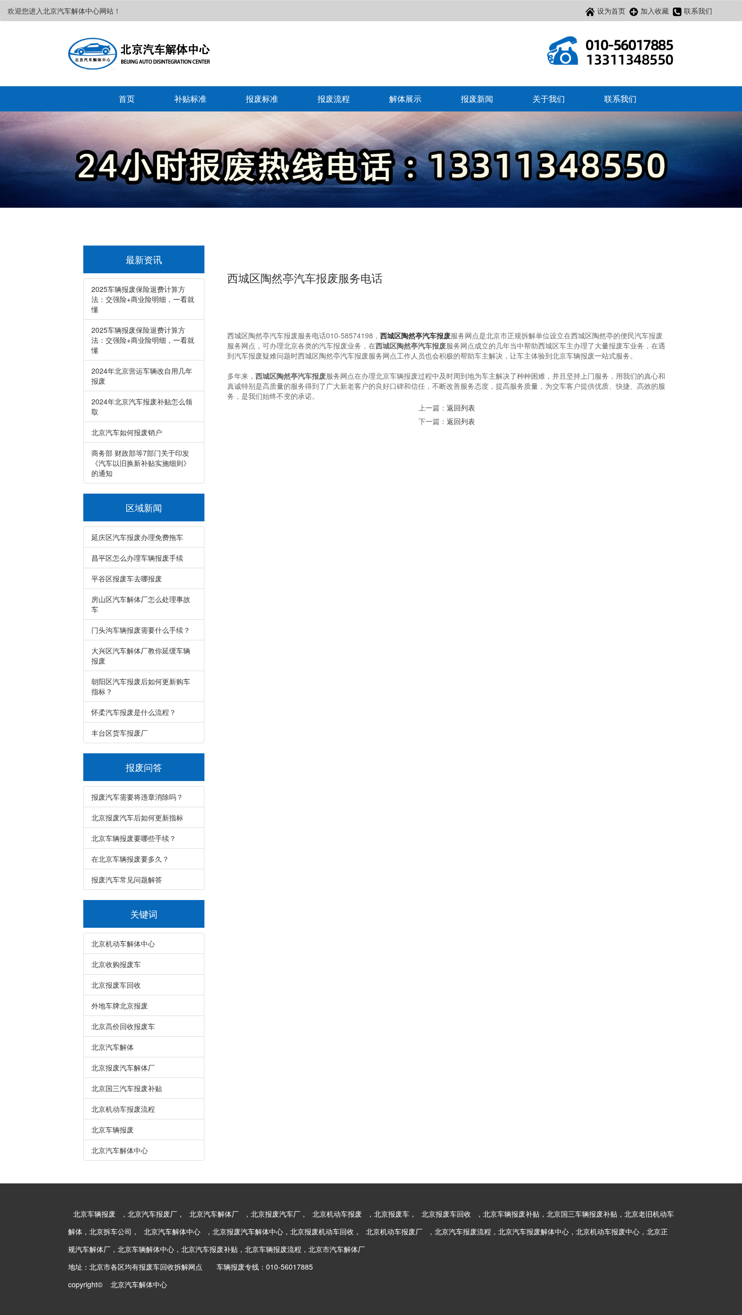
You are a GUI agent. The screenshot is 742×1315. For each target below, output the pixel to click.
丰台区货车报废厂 (119, 733)
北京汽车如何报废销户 (126, 432)
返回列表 (461, 407)
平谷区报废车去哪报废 (126, 578)
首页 (127, 98)
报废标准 (262, 98)
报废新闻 (477, 98)
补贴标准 (190, 98)
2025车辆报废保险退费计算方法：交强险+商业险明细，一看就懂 (142, 299)
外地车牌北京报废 (119, 1005)
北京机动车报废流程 (123, 1109)
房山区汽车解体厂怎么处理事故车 (140, 604)
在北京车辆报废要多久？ (130, 859)
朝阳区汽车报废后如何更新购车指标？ (140, 686)
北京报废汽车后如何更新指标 (137, 817)
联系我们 (698, 11)
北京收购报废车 (116, 964)
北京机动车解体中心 (123, 943)
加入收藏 (655, 11)
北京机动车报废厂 (394, 1231)
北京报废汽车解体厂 (123, 1067)
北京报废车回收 (116, 985)
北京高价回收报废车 (123, 1026)
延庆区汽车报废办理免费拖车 (137, 537)
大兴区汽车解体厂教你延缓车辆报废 (140, 655)
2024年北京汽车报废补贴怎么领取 (141, 406)
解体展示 (405, 98)
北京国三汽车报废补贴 (126, 1088)
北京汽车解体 (112, 1047)
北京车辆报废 (112, 1129)
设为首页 (611, 11)
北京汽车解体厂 (214, 1214)
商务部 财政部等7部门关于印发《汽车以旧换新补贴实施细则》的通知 (140, 463)
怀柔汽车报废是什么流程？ (133, 712)
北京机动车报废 (337, 1214)
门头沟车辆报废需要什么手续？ (140, 630)
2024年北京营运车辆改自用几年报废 (141, 376)
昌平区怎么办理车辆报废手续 (137, 558)
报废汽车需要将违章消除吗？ (137, 797)
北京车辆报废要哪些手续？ (133, 838)
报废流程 (333, 98)
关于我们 (549, 98)
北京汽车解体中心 (119, 1150)
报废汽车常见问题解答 (126, 879)
